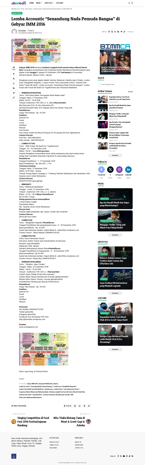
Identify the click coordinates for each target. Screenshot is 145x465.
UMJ (71, 395)
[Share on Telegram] (121, 31)
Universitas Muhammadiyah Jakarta (30, 397)
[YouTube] (123, 456)
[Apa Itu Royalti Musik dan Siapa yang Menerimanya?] (103, 107)
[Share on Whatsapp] (115, 31)
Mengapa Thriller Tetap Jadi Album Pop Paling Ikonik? (112, 226)
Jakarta (55, 384)
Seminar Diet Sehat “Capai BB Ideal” (30, 395)
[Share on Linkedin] (118, 31)
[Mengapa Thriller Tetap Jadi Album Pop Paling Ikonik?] (103, 116)
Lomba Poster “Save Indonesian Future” (67, 389)
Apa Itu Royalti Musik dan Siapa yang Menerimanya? (114, 204)
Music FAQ (104, 198)
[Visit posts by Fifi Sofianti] (14, 32)
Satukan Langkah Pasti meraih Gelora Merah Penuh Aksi (67, 392)
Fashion (104, 254)
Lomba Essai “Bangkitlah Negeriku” (65, 386)
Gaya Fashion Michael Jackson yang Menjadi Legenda (113, 284)
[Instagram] (119, 172)
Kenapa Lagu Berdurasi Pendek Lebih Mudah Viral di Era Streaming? (120, 145)
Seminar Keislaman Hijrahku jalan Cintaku (56, 395)
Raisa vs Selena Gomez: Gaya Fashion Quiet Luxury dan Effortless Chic (113, 260)
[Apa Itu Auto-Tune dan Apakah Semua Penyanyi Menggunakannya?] (103, 124)
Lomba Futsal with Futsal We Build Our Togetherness (36, 389)
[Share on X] (112, 31)
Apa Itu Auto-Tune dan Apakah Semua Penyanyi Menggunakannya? (119, 124)
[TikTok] (129, 456)
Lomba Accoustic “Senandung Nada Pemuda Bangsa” (36, 386)
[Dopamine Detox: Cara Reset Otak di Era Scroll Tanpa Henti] (103, 99)
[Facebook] (101, 172)
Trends (103, 332)
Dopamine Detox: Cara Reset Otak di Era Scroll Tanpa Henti (114, 318)
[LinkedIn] (128, 172)
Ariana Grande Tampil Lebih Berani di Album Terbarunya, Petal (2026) (119, 135)
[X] (110, 172)
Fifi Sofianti (22, 30)
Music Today (17, 13)
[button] (132, 3)
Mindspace (104, 313)
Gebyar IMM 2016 (32, 384)
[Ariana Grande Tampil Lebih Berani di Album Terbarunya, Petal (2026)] (103, 135)
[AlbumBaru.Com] (18, 3)
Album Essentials (107, 221)
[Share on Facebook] (109, 31)
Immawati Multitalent (46, 384)
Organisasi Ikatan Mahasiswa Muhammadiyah (33, 392)
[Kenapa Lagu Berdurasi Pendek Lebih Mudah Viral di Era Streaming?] (103, 146)
